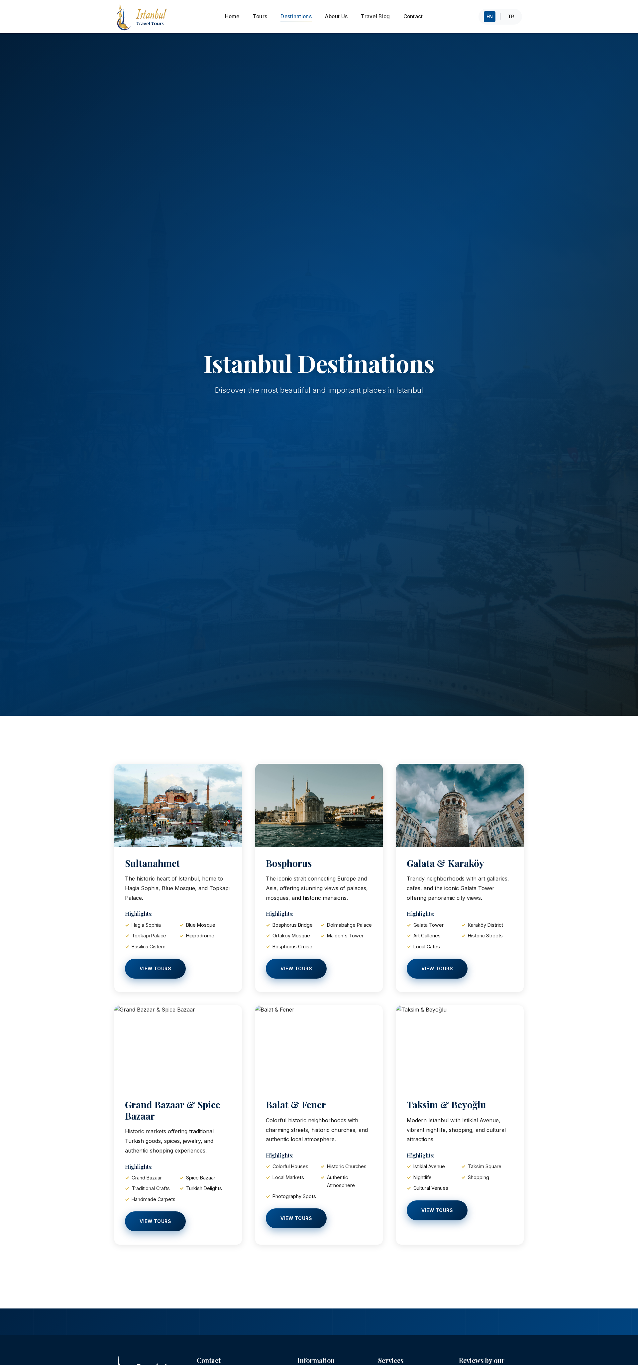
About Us (336, 16)
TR (511, 16)
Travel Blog (375, 16)
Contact (413, 16)
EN (489, 16)
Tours (260, 16)
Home (232, 16)
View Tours (155, 968)
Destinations (296, 16)
